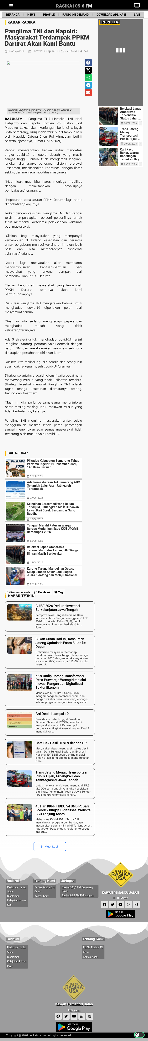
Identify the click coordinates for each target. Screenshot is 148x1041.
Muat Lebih (52, 846)
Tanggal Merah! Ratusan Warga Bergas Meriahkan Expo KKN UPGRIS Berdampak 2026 (53, 529)
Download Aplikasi (111, 14)
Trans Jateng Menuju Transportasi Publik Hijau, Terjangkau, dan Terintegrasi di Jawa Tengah (130, 133)
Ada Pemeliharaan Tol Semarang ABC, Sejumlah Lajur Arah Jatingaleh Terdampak (54, 485)
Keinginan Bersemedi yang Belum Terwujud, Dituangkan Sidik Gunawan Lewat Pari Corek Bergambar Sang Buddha (53, 508)
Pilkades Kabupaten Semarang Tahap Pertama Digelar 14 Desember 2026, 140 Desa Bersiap (53, 464)
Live (137, 14)
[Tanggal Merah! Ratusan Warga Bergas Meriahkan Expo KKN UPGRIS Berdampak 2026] (15, 533)
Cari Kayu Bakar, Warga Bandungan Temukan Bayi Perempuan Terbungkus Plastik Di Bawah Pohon (130, 154)
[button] (88, 62)
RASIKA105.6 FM (74, 6)
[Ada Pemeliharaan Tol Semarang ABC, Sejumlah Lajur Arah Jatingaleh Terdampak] (15, 490)
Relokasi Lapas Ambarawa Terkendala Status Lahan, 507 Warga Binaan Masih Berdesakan (52, 550)
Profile (49, 14)
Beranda (12, 14)
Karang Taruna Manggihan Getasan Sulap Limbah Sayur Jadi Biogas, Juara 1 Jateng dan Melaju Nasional (52, 572)
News (31, 14)
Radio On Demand (75, 14)
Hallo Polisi (71, 51)
